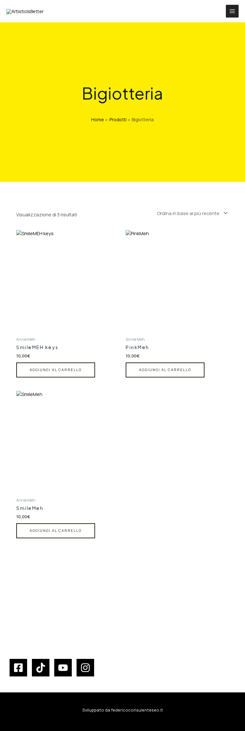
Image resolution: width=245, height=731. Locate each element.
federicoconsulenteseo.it (137, 710)
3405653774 (29, 622)
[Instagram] (85, 667)
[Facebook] (18, 667)
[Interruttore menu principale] (232, 11)
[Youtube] (63, 667)
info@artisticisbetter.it (43, 629)
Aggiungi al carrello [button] (56, 369)
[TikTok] (40, 667)
